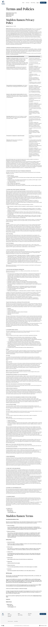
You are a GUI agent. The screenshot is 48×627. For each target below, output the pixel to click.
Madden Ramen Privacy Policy (11, 12)
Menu (23, 2)
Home (9, 613)
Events (29, 614)
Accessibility (16, 621)
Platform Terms (8, 16)
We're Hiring (33, 2)
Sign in (38, 2)
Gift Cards (9, 614)
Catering (9, 616)
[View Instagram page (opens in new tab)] (3, 625)
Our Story (27, 2)
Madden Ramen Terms (10, 13)
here (40, 241)
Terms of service (10, 621)
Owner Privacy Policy (10, 15)
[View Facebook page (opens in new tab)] (2, 625)
